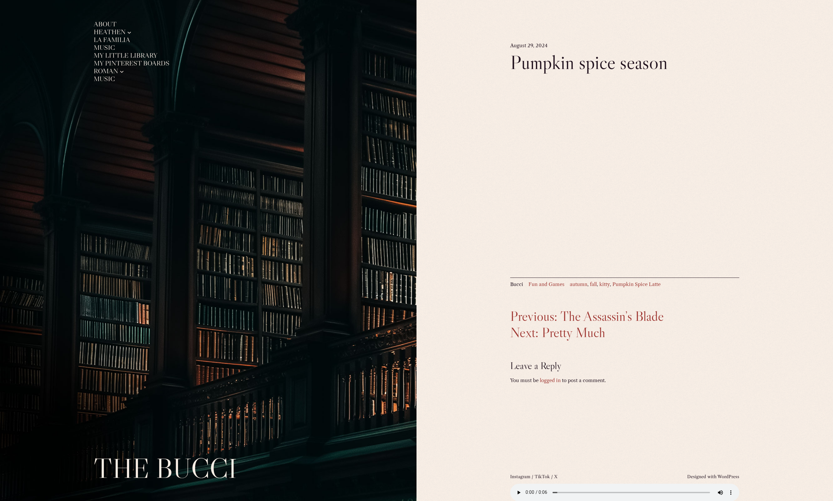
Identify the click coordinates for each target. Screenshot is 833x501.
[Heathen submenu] (129, 32)
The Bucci (165, 468)
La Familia (112, 39)
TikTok (542, 476)
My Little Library (125, 55)
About (105, 24)
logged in (550, 380)
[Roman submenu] (122, 71)
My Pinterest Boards (132, 63)
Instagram (520, 476)
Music (104, 47)
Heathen (110, 32)
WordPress (728, 476)
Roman (106, 71)
